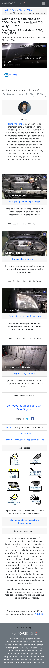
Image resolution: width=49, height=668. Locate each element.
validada (13, 75)
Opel (14, 10)
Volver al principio (24, 627)
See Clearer (8, 94)
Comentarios (24, 433)
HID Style (40, 94)
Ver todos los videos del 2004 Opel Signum (24, 407)
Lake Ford (9, 427)
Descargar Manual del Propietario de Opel (24, 439)
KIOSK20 (39, 614)
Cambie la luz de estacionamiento (24, 316)
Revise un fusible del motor (24, 259)
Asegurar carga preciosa (24, 373)
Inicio (6, 10)
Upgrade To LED (25, 94)
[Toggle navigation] (43, 3)
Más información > (35, 58)
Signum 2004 (25, 10)
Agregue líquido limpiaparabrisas (24, 201)
